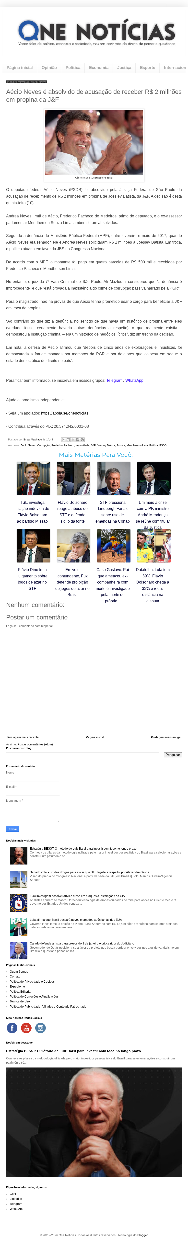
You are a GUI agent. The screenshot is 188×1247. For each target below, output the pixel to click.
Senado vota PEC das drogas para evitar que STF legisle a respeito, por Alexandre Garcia (89, 872)
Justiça (124, 67)
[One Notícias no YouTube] (26, 1028)
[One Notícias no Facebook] (12, 1028)
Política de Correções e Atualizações (34, 996)
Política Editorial (20, 991)
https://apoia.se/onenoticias (64, 413)
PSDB (162, 445)
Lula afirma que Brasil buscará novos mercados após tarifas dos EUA (76, 919)
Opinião (49, 67)
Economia (98, 67)
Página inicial (20, 67)
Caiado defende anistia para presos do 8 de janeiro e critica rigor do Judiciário (82, 943)
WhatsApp (17, 1209)
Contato (15, 976)
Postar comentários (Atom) (35, 744)
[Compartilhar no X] (72, 439)
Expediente (17, 986)
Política (73, 67)
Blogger (142, 1235)
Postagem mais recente (23, 737)
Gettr (13, 1194)
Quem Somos (19, 971)
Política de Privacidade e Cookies (32, 981)
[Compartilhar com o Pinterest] (82, 439)
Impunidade (82, 445)
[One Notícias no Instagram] (40, 1028)
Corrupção (43, 445)
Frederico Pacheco (62, 445)
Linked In (16, 1199)
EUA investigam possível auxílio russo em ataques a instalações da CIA (77, 896)
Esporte (147, 67)
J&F (93, 445)
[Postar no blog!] (68, 439)
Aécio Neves (28, 445)
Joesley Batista (106, 445)
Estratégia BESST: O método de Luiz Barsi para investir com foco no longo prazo (83, 848)
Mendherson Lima (137, 445)
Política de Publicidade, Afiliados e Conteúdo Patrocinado (48, 1006)
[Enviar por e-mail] (63, 439)
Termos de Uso (20, 1001)
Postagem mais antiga (166, 737)
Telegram (16, 1204)
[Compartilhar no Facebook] (77, 439)
